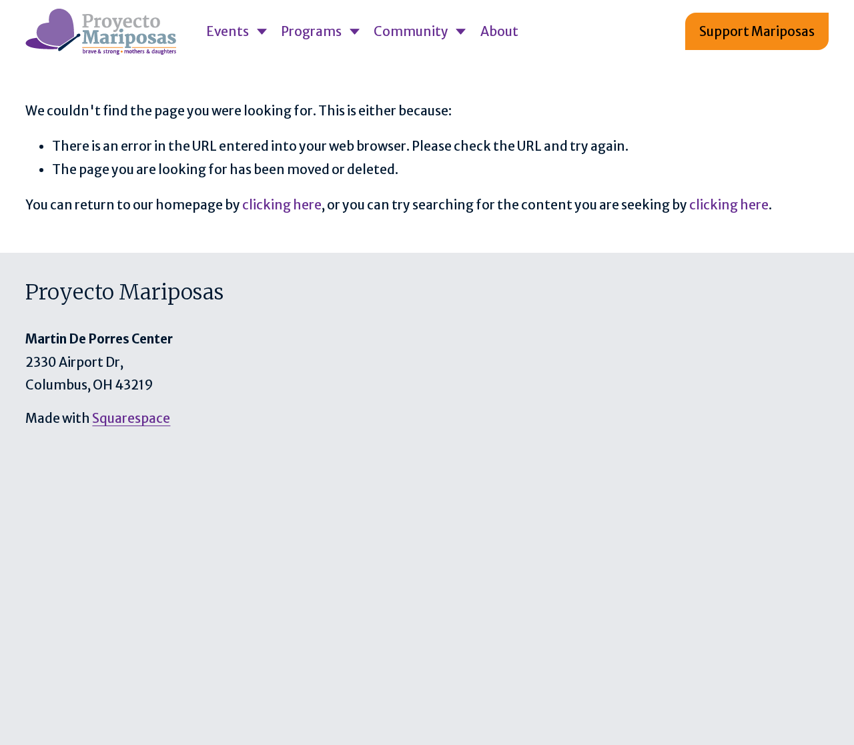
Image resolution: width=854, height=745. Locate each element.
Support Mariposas (757, 31)
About (499, 31)
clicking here (282, 205)
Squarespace (131, 418)
